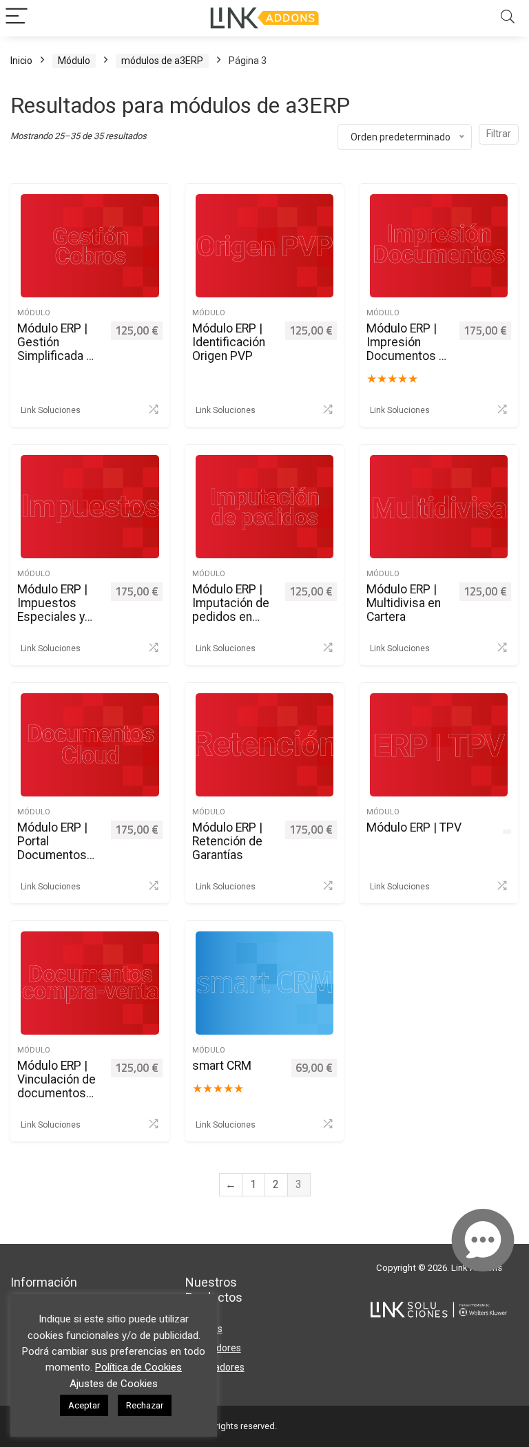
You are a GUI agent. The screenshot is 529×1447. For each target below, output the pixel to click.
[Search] (507, 18)
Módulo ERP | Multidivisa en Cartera (403, 603)
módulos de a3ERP (162, 60)
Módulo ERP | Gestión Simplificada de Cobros (58, 349)
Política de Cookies (138, 1367)
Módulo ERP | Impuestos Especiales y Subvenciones (55, 609)
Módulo (74, 60)
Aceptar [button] (84, 1405)
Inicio (21, 60)
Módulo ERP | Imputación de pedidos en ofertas (230, 609)
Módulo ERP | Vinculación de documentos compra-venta (56, 1086)
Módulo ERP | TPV (413, 827)
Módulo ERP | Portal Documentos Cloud (52, 848)
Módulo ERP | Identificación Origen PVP (228, 342)
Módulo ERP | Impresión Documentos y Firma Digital (405, 349)
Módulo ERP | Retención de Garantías (227, 841)
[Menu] (16, 18)
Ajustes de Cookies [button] (114, 1383)
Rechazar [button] (144, 1405)
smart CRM (221, 1066)
